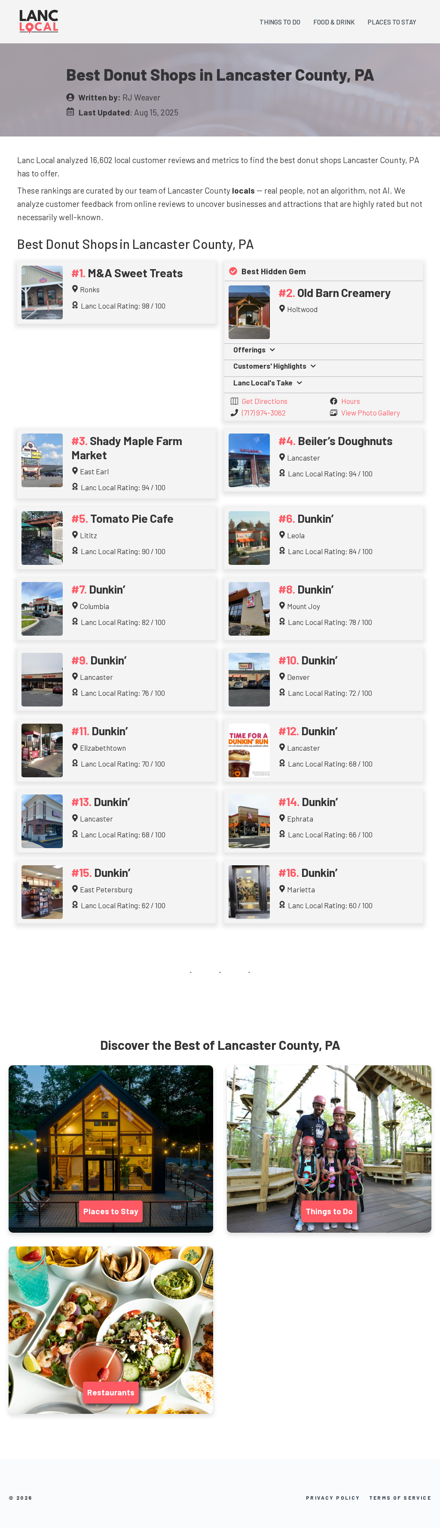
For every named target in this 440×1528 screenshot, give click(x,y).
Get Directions (264, 401)
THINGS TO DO (280, 22)
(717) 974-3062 (264, 412)
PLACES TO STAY (392, 22)
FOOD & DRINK (334, 22)
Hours (350, 401)
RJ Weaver (141, 97)
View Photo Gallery (370, 412)
